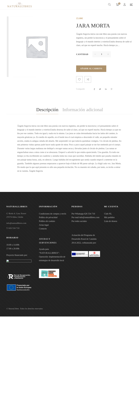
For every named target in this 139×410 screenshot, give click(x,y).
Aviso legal (44, 225)
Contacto (43, 228)
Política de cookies (47, 221)
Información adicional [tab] (82, 109)
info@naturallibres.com (89, 217)
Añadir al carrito (91, 69)
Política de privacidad (48, 217)
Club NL (108, 214)
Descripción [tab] (47, 109)
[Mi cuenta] (125, 5)
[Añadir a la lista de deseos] (79, 79)
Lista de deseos (110, 221)
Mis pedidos (109, 217)
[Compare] (88, 79)
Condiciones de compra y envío (52, 214)
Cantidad (82, 54)
